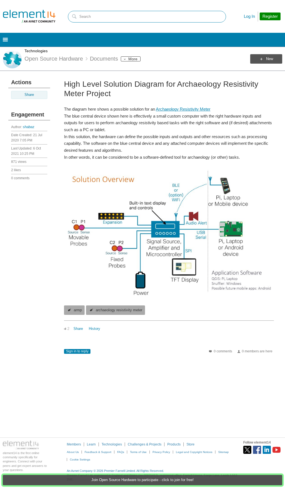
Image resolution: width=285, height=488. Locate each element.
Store (190, 444)
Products (174, 444)
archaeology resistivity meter (119, 310)
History (94, 329)
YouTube (276, 450)
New (269, 59)
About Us (73, 452)
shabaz (29, 127)
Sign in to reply (77, 351)
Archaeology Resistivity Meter (183, 109)
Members (74, 444)
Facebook (257, 450)
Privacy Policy (161, 452)
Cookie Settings (80, 459)
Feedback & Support (98, 452)
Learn (91, 444)
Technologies (36, 51)
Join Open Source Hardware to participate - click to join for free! (142, 480)
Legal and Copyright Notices (194, 452)
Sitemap (223, 452)
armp (78, 310)
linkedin (267, 450)
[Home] (29, 16)
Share (29, 95)
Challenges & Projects (144, 444)
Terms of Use (138, 452)
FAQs (120, 452)
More (132, 59)
